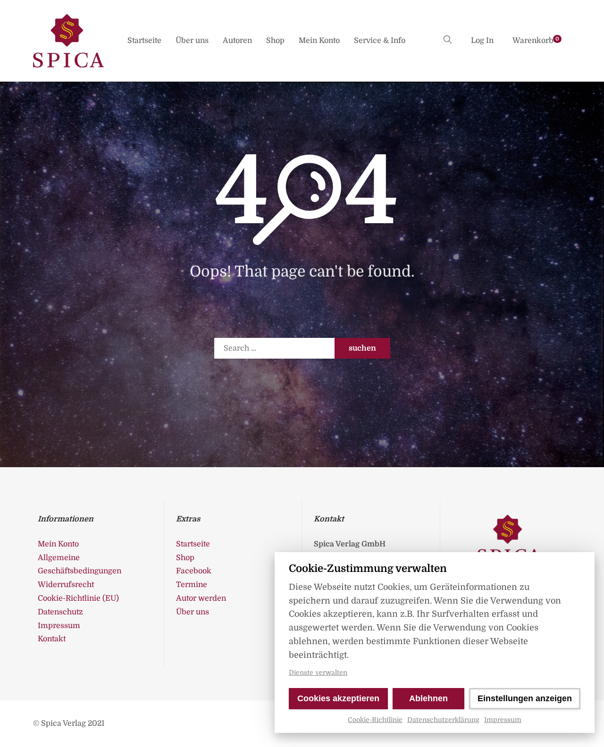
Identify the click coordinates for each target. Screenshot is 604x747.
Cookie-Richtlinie (375, 719)
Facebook (193, 571)
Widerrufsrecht (66, 584)
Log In (482, 40)
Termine (191, 584)
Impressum (502, 719)
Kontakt (52, 639)
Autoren (237, 40)
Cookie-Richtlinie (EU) (78, 598)
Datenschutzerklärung (443, 719)
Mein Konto (319, 40)
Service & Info (379, 40)
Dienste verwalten (318, 672)
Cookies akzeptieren (338, 698)
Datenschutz (60, 612)
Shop (275, 40)
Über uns (192, 40)
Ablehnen (428, 698)
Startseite (144, 40)
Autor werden (201, 598)
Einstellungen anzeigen (525, 698)
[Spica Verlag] (68, 40)
